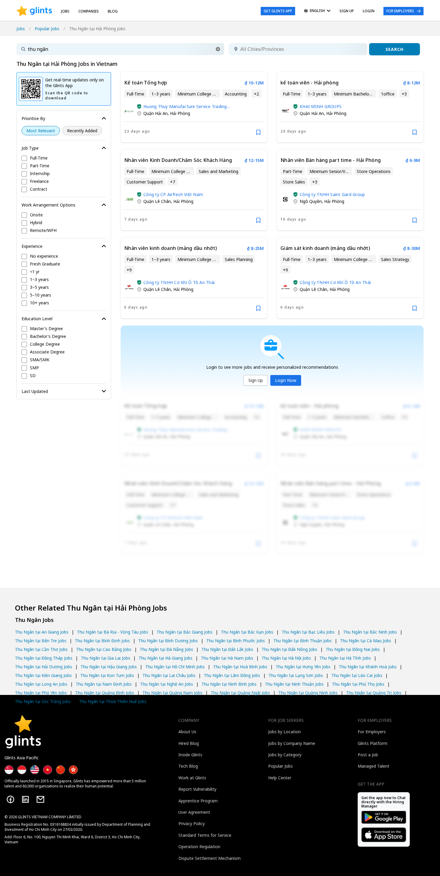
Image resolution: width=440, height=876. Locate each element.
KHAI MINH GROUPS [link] (321, 106)
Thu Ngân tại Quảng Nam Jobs (172, 693)
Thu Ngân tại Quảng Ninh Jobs (308, 693)
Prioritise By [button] (33, 118)
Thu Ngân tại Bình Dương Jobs (168, 640)
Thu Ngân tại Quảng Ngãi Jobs (240, 693)
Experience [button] (32, 246)
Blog (113, 11)
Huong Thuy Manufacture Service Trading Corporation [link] (185, 106)
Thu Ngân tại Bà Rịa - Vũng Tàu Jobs (112, 632)
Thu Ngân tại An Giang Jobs (42, 632)
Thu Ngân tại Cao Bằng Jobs (103, 649)
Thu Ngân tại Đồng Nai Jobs (353, 649)
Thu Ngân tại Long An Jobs (41, 684)
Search (394, 49)
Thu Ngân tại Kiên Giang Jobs (43, 675)
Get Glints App (278, 10)
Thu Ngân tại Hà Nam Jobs (227, 658)
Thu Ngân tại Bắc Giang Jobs (185, 632)
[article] (194, 107)
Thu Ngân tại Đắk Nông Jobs (289, 649)
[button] (218, 49)
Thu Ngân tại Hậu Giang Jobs (109, 666)
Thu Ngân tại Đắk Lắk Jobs (227, 649)
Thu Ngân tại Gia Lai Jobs (105, 658)
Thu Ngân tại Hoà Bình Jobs (240, 666)
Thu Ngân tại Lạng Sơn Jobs (295, 675)
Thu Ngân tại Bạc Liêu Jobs (308, 632)
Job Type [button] (30, 148)
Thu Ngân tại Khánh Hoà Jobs (368, 666)
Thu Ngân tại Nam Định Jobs (104, 684)
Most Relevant (40, 130)
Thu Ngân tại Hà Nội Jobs (286, 658)
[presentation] (34, 11)
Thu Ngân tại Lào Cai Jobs (356, 675)
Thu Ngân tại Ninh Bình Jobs (229, 684)
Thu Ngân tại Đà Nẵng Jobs (166, 649)
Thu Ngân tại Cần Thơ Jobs (41, 649)
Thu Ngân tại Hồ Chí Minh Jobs (175, 666)
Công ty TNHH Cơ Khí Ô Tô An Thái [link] (179, 282)
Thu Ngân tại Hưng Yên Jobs (303, 666)
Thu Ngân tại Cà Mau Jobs (365, 640)
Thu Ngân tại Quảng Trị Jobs (373, 693)
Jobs (65, 11)
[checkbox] (64, 158)
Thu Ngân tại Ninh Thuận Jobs (294, 684)
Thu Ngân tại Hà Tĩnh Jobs (345, 658)
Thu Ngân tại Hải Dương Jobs (43, 666)
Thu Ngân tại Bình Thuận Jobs (302, 640)
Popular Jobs (47, 28)
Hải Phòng (180, 113)
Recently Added (82, 130)
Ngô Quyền (311, 201)
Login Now (285, 380)
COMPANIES (88, 11)
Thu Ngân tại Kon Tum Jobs (107, 675)
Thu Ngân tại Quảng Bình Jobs (104, 693)
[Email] (40, 799)
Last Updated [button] (35, 391)
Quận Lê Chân (157, 201)
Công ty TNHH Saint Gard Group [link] (332, 194)
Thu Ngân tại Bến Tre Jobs (40, 640)
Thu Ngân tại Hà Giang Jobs (165, 658)
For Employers (400, 10)
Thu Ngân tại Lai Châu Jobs (168, 675)
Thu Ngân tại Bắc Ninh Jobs (370, 632)
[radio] (41, 130)
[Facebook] (10, 799)
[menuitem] (317, 11)
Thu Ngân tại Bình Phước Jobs (235, 640)
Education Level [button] (37, 318)
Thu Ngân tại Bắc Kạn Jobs (247, 632)
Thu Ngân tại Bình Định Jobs (102, 640)
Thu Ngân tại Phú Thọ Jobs (358, 684)
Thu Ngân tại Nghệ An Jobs (166, 684)
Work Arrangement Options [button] (48, 205)
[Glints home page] (34, 11)
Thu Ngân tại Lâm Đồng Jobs (232, 675)
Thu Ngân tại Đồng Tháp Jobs (43, 658)
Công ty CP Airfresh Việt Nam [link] (173, 194)
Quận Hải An (155, 113)
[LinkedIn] (25, 799)
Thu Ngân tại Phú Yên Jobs (41, 693)
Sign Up (255, 380)
